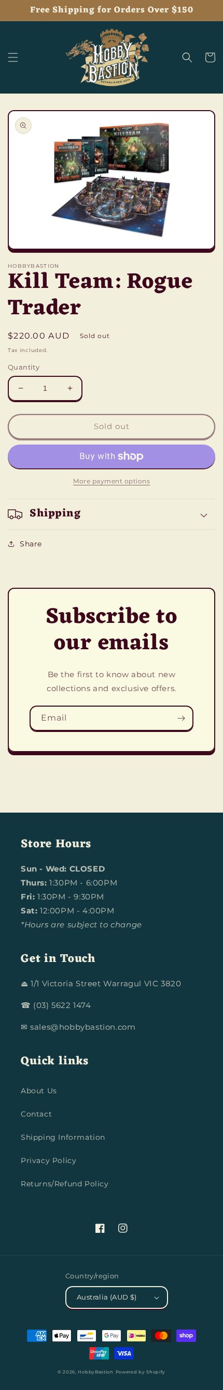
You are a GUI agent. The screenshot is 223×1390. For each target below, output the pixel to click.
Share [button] (31, 543)
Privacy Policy (48, 1160)
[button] (13, 57)
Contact (36, 1114)
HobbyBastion (95, 1371)
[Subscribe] (181, 718)
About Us (39, 1090)
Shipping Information (63, 1137)
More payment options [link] (111, 481)
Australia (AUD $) (107, 1297)
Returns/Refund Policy (65, 1183)
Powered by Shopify (141, 1371)
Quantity (23, 367)
